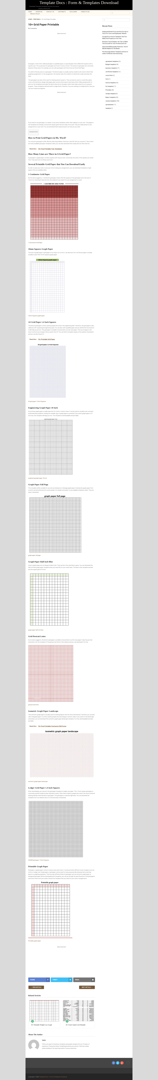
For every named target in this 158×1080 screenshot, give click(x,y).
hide (36, 131)
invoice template (111, 82)
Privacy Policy (35, 14)
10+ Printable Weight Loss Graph (41, 1025)
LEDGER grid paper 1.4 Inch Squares (38, 860)
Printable (108, 90)
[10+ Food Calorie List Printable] (79, 1010)
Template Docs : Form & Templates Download (79, 3)
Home (30, 11)
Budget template (111, 64)
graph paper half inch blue (35, 630)
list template (109, 86)
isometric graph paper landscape (38, 781)
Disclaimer (73, 11)
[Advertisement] (61, 49)
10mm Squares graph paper (36, 315)
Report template (110, 97)
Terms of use (85, 11)
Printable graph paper (34, 941)
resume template (111, 101)
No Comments (32, 28)
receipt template (111, 93)
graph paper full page (34, 555)
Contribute (62, 11)
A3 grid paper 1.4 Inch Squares (37, 401)
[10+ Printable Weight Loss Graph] (44, 1010)
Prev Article (36, 987)
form (107, 79)
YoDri (44, 1040)
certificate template (112, 71)
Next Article (86, 987)
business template (111, 68)
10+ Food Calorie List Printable (75, 1025)
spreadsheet (109, 104)
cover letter (109, 75)
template (108, 108)
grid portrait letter (33, 704)
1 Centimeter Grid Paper (35, 242)
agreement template (112, 61)
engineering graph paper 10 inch (37, 478)
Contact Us (50, 11)
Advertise (39, 11)
